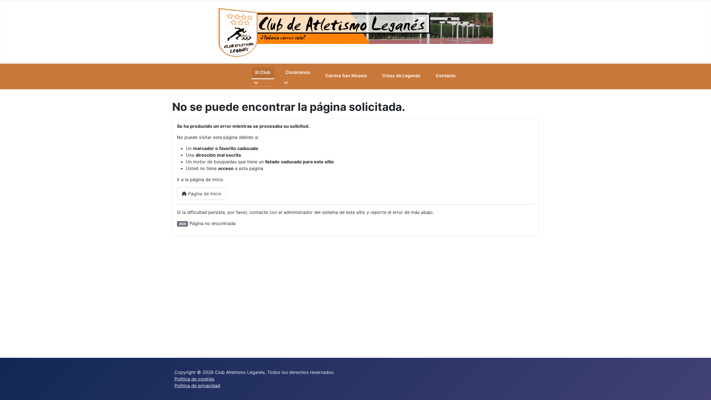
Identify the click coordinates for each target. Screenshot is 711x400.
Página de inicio (204, 193)
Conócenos (298, 72)
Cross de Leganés (401, 75)
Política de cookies (194, 379)
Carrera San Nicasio (346, 75)
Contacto (446, 75)
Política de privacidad (197, 385)
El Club (262, 72)
